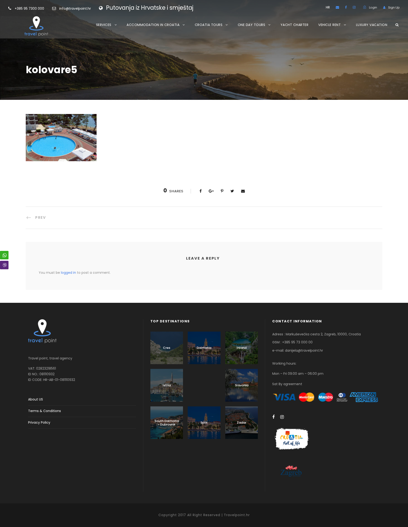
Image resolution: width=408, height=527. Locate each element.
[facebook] (346, 7)
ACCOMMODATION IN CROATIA (153, 24)
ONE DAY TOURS (251, 24)
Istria (167, 385)
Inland (241, 348)
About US (35, 399)
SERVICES (103, 24)
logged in (68, 272)
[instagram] (354, 7)
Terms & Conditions (44, 411)
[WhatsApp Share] (4, 255)
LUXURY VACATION (371, 24)
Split (204, 422)
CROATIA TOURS (209, 24)
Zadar (241, 422)
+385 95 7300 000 (30, 8)
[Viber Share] (4, 265)
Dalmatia (204, 348)
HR (328, 7)
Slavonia (241, 385)
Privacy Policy (39, 422)
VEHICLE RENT (329, 24)
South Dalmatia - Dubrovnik (166, 423)
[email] (337, 7)
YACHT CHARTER (294, 24)
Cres (166, 348)
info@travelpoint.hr (75, 8)
